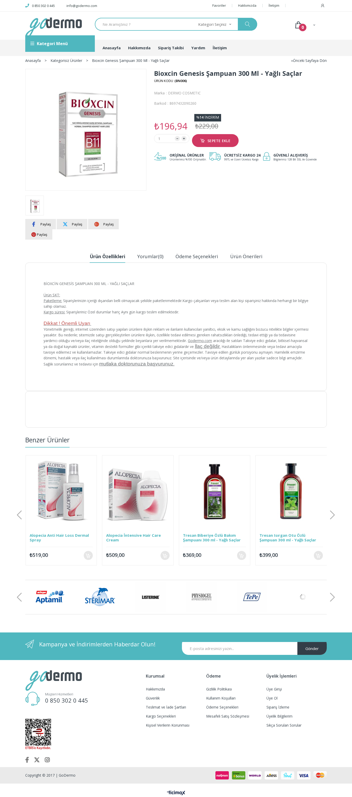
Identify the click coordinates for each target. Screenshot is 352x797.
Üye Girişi (274, 689)
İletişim (274, 5)
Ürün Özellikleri (107, 256)
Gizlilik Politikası (219, 689)
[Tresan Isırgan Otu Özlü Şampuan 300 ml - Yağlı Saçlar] (222, 491)
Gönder (312, 648)
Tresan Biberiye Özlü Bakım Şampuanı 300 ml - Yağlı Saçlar (142, 537)
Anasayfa (112, 47)
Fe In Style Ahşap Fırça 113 (292, 535)
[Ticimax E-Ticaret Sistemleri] (176, 793)
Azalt (177, 138)
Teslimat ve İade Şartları (166, 707)
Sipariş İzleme (277, 707)
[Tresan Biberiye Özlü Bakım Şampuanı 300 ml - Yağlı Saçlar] (145, 491)
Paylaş (45, 224)
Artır (184, 138)
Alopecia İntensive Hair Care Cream (64, 537)
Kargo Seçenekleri (161, 716)
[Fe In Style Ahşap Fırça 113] (298, 491)
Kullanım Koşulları (221, 698)
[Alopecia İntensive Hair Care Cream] (68, 491)
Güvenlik (153, 698)
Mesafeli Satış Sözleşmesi (227, 716)
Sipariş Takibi (171, 47)
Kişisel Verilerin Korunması (167, 725)
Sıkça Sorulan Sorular (283, 725)
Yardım (198, 47)
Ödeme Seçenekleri (196, 256)
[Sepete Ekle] (95, 555)
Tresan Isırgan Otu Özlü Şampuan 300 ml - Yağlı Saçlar (218, 537)
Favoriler (219, 5)
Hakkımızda (247, 5)
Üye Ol (272, 698)
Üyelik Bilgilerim (279, 716)
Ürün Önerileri (246, 256)
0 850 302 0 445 (43, 5)
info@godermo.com (81, 5)
